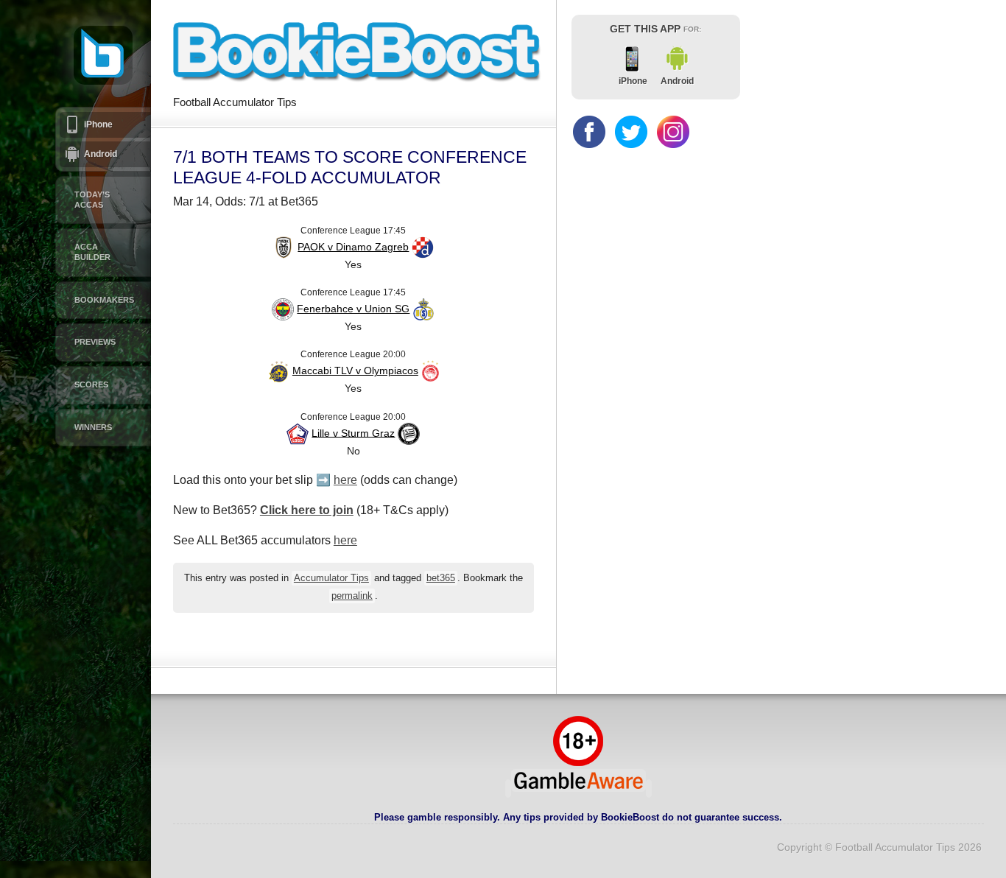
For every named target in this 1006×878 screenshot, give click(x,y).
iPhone (98, 124)
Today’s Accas (92, 199)
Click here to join (306, 510)
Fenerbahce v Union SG (353, 309)
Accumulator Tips (331, 578)
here (345, 480)
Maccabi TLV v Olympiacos (355, 370)
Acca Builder (92, 251)
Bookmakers (104, 299)
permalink (352, 596)
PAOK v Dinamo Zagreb (353, 247)
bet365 (440, 578)
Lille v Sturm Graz (353, 432)
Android (100, 154)
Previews (95, 341)
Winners (93, 427)
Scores (91, 384)
